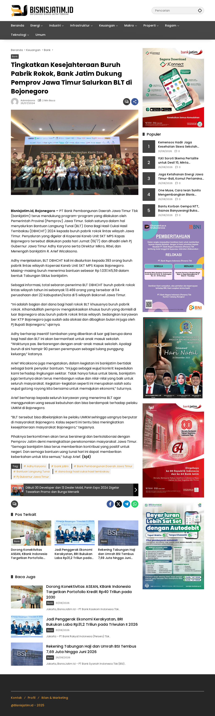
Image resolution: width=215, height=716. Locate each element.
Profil (31, 698)
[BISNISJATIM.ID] (42, 10)
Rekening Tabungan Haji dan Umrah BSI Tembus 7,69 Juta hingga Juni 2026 (116, 554)
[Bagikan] (134, 101)
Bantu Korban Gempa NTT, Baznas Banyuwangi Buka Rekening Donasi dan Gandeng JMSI (178, 208)
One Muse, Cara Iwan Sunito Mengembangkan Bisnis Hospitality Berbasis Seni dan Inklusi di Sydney (180, 192)
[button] (200, 10)
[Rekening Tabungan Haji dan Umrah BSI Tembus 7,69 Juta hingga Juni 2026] (118, 533)
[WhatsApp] (134, 504)
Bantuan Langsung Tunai (33, 471)
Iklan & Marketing (54, 698)
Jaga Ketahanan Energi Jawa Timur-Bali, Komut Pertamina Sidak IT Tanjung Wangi (180, 176)
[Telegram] (126, 504)
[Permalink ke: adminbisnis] (16, 101)
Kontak (16, 698)
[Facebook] (110, 504)
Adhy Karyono (36, 466)
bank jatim (61, 466)
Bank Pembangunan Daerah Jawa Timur (104, 466)
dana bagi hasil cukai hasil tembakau (83, 471)
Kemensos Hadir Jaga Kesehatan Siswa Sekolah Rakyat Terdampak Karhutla (180, 144)
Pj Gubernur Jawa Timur (33, 477)
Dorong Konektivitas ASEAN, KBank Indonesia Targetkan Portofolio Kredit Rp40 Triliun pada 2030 (29, 554)
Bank (15, 56)
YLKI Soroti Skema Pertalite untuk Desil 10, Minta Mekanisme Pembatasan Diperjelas (178, 160)
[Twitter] (118, 504)
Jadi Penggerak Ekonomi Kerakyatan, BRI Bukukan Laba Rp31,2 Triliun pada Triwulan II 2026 (73, 554)
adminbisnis (28, 100)
